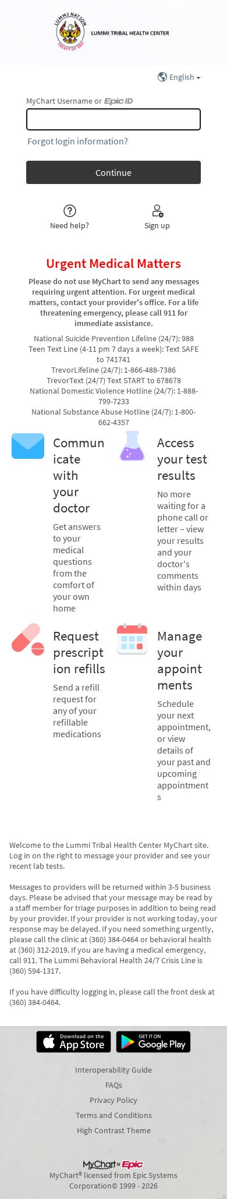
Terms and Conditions (114, 1115)
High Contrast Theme (114, 1130)
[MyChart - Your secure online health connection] (113, 33)
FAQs (113, 1085)
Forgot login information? (77, 141)
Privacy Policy (113, 1100)
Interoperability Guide (113, 1069)
